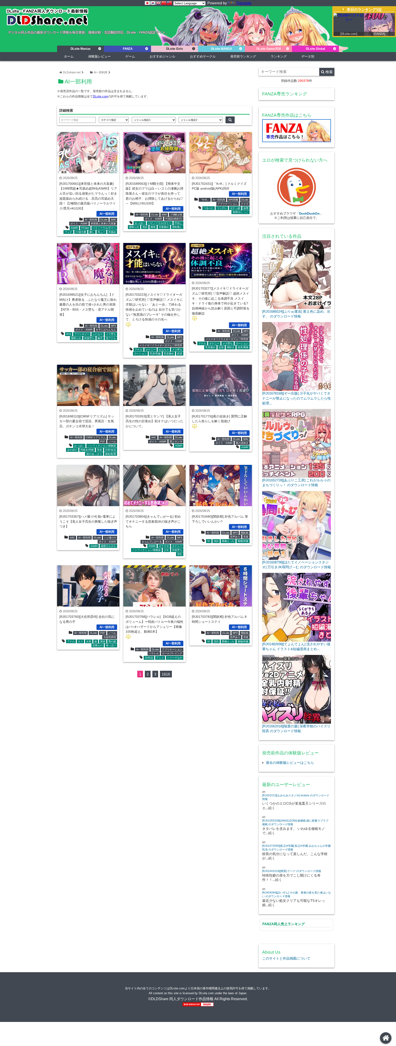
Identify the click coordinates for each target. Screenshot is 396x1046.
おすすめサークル (203, 56)
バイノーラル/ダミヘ (104, 227)
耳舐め (112, 232)
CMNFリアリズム (96, 437)
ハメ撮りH (110, 537)
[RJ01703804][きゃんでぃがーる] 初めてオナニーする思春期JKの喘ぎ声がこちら (153, 521)
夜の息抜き (242, 443)
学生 (99, 449)
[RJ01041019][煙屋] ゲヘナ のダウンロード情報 (291, 871)
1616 (166, 674)
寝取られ (134, 227)
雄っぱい (111, 645)
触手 (100, 338)
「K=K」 (204, 199)
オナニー (151, 349)
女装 (88, 641)
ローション (140, 353)
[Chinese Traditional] (169, 3)
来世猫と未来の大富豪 (103, 223)
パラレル (154, 653)
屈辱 (245, 208)
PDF (102, 441)
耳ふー (101, 232)
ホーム (69, 56)
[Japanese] (147, 3)
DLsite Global (315, 48)
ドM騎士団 (176, 214)
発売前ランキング (243, 56)
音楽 (245, 536)
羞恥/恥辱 (110, 454)
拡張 (179, 353)
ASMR (74, 227)
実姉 (102, 641)
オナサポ (164, 546)
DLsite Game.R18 (268, 48)
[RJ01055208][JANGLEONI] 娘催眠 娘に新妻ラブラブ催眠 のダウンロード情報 (295, 822)
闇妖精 (244, 532)
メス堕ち (111, 334)
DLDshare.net (71, 72)
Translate (243, 3)
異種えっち (228, 541)
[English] (158, 3)
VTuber (85, 227)
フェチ (68, 232)
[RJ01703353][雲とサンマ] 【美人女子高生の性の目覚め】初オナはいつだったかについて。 (154, 421)
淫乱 (179, 554)
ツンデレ (222, 208)
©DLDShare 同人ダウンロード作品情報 (180, 999)
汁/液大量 (80, 232)
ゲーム (130, 56)
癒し (91, 232)
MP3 (113, 325)
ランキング (279, 56)
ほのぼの (72, 449)
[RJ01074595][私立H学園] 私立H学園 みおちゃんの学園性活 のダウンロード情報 (296, 847)
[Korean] (152, 3)
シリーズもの (174, 657)
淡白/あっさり (94, 454)
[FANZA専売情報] (296, 131)
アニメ (160, 657)
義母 (153, 227)
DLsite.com (100, 96)
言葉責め (164, 227)
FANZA (127, 48)
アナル (138, 349)
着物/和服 (243, 541)
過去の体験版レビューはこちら (290, 762)
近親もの (98, 645)
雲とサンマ (176, 441)
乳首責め (169, 353)
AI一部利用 (100, 72)
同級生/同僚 (87, 449)
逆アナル (111, 338)
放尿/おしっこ (240, 212)
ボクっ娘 (235, 208)
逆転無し (177, 227)
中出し (178, 223)
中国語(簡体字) (173, 218)
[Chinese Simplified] (163, 3)
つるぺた (209, 208)
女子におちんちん (106, 329)
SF (208, 541)
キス (80, 641)
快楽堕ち (89, 338)
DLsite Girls (174, 48)
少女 (166, 550)
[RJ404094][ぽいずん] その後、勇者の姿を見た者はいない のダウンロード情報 (296, 894)
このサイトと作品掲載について (286, 958)
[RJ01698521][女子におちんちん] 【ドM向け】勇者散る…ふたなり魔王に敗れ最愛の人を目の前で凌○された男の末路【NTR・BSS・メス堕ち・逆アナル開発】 (88, 304)
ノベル (112, 441)
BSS (68, 334)
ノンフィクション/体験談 (102, 445)
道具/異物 (243, 347)
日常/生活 (110, 449)
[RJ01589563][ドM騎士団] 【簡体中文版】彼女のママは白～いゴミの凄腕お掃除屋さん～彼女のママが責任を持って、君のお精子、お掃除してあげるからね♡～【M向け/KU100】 (154, 193)
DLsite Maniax (81, 48)
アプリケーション (227, 203)
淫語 (144, 227)
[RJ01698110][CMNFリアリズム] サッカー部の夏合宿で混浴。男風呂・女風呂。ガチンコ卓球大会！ (86, 421)
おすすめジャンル (162, 56)
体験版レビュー (99, 56)
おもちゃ (164, 349)
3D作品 (149, 657)
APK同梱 (233, 199)
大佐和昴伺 (109, 637)
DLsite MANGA (221, 48)
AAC (153, 437)
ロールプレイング (172, 653)
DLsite (103, 219)
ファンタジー (81, 334)
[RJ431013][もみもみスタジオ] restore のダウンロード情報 (295, 797)
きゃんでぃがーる (152, 541)
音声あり (235, 536)
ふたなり (98, 334)
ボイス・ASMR (79, 223)
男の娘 (112, 641)
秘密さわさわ (108, 546)
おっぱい (140, 223)
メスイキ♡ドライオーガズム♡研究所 (160, 345)
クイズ (244, 203)
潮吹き (230, 347)
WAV (113, 219)
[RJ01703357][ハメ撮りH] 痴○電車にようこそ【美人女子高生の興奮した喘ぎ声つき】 (88, 521)
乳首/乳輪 (155, 353)
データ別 (307, 56)
